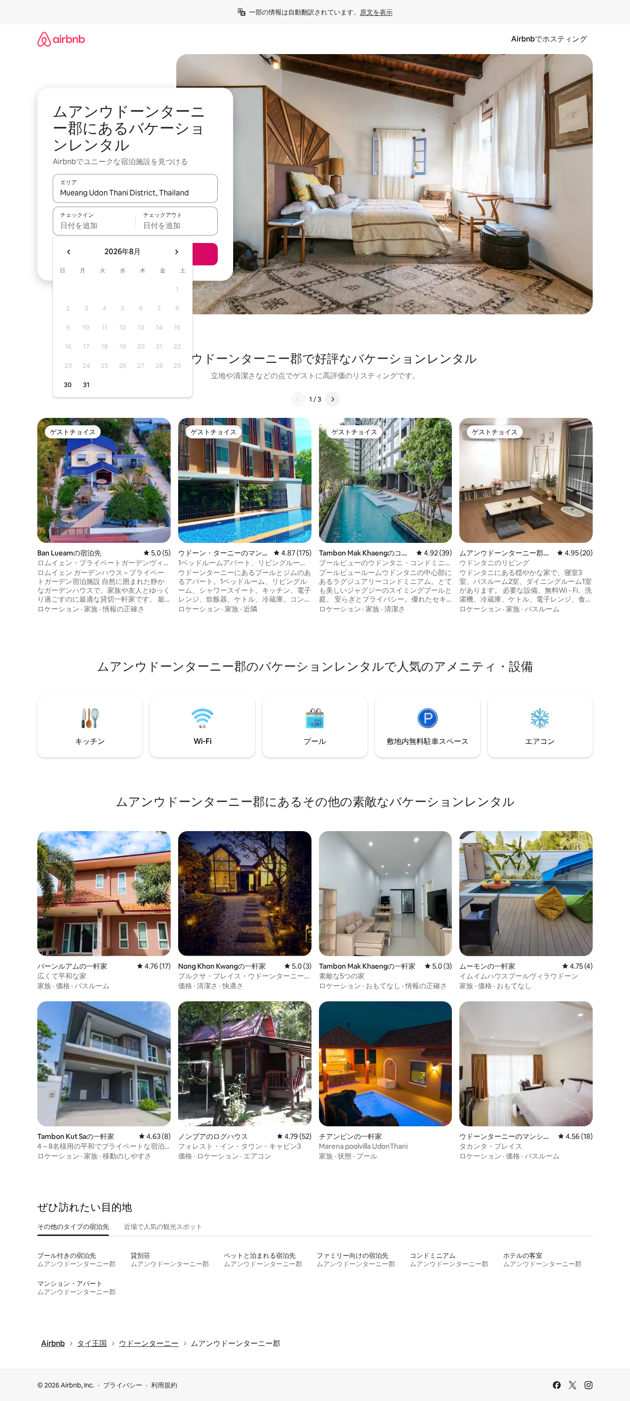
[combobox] (135, 192)
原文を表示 (376, 12)
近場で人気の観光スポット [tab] (163, 1226)
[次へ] (332, 399)
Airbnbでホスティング (549, 39)
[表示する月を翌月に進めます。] (176, 252)
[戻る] (298, 399)
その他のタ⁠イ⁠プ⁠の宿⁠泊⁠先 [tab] (73, 1226)
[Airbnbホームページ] (61, 39)
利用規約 (164, 1385)
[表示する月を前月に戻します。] (69, 252)
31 (86, 385)
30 (68, 385)
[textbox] (94, 225)
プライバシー (122, 1385)
